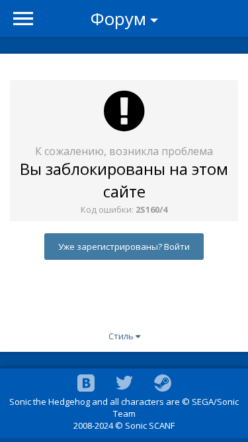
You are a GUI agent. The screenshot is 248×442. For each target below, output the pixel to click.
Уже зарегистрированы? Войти (124, 246)
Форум (118, 18)
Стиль (122, 336)
